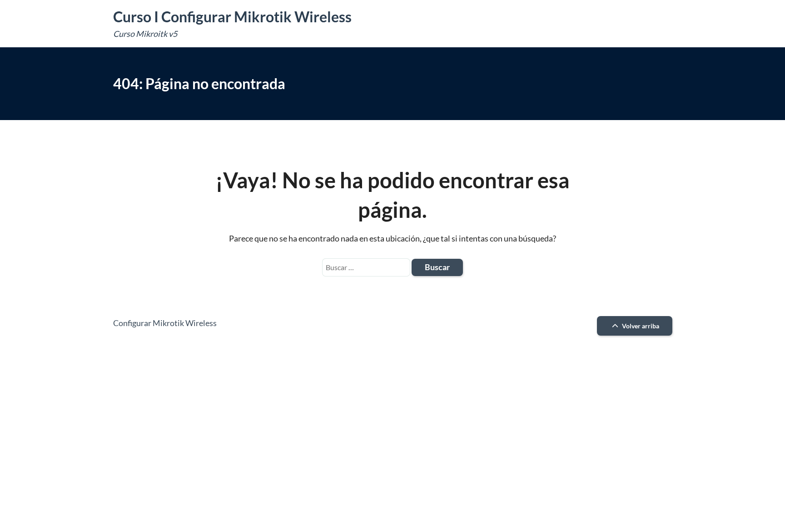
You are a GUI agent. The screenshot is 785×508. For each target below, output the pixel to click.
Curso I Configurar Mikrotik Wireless (232, 16)
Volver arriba (640, 326)
